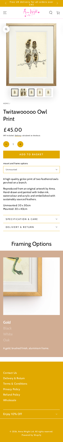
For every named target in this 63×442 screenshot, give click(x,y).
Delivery (18, 135)
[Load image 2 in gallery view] (23, 92)
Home (6, 103)
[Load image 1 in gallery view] (14, 92)
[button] (50, 13)
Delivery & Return (14, 378)
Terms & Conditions (15, 383)
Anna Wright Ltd (26, 431)
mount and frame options (15, 163)
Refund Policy (11, 394)
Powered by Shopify (31, 435)
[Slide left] (6, 3)
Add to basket (31, 154)
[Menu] (5, 13)
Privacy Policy (11, 389)
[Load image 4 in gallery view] (40, 92)
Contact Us (10, 372)
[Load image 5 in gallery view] (48, 92)
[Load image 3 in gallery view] (31, 92)
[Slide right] (57, 3)
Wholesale (9, 400)
